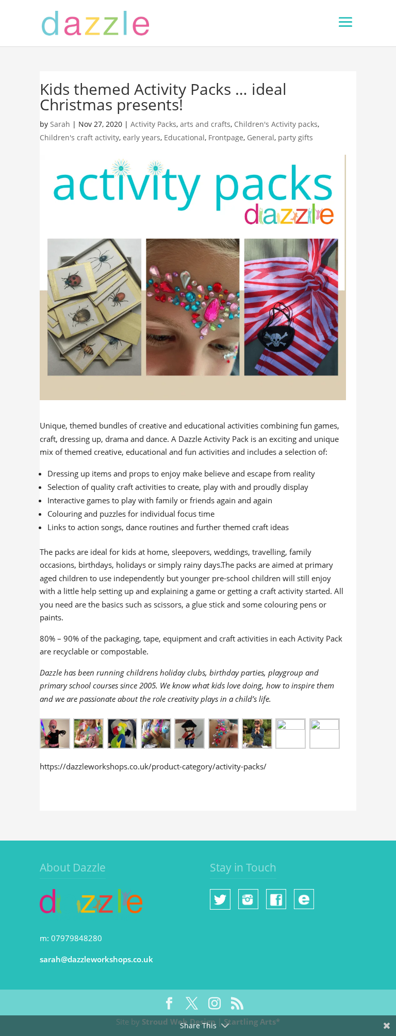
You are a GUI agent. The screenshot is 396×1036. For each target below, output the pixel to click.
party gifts (295, 137)
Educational (184, 137)
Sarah (60, 124)
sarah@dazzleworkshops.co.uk (96, 959)
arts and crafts (205, 124)
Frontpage (225, 137)
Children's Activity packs (276, 124)
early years (141, 137)
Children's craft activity (79, 137)
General (260, 137)
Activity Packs (153, 124)
